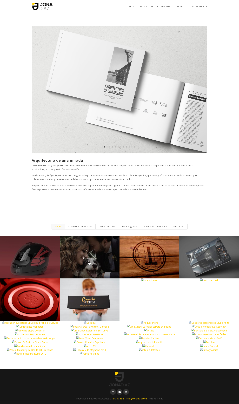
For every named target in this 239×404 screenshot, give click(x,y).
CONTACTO (180, 6)
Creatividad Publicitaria (80, 226)
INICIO (131, 6)
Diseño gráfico (130, 226)
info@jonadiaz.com (136, 398)
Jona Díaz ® (118, 398)
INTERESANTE (199, 6)
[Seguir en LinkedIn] (119, 392)
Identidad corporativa (155, 226)
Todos (58, 226)
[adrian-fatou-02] (119, 153)
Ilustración (178, 226)
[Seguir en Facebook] (113, 392)
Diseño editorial (107, 226)
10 (129, 147)
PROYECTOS (146, 6)
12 (134, 147)
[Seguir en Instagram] (126, 392)
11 (132, 147)
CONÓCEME (163, 6)
